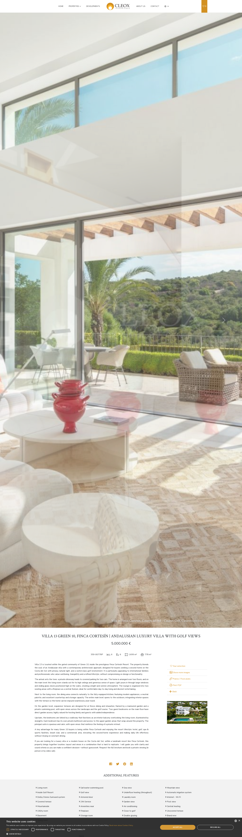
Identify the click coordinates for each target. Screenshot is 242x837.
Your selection (179, 666)
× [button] (239, 821)
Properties (74, 6)
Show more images (181, 672)
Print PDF (177, 685)
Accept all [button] (177, 827)
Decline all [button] (215, 827)
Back (174, 691)
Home (60, 6)
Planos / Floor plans (181, 678)
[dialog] (121, 827)
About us (140, 6)
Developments (93, 6)
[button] (166, 6)
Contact (155, 6)
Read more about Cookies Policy (121, 825)
